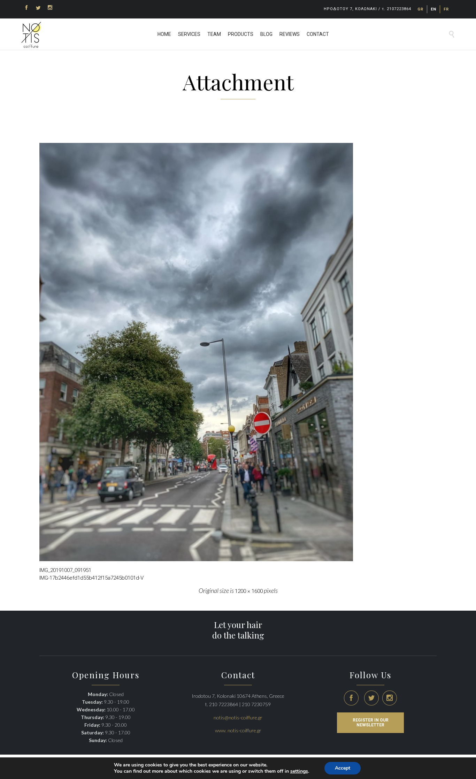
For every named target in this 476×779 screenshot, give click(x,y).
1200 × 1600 (249, 591)
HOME (164, 34)
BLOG (266, 34)
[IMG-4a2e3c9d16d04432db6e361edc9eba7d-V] (238, 352)
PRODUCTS (240, 34)
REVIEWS (289, 34)
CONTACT (318, 34)
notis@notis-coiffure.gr (238, 717)
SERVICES (189, 34)
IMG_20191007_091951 (65, 570)
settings (299, 771)
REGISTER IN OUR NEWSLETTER (371, 722)
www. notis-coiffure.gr (238, 730)
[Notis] (31, 34)
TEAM (214, 34)
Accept (342, 768)
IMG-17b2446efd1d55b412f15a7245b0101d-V (91, 578)
